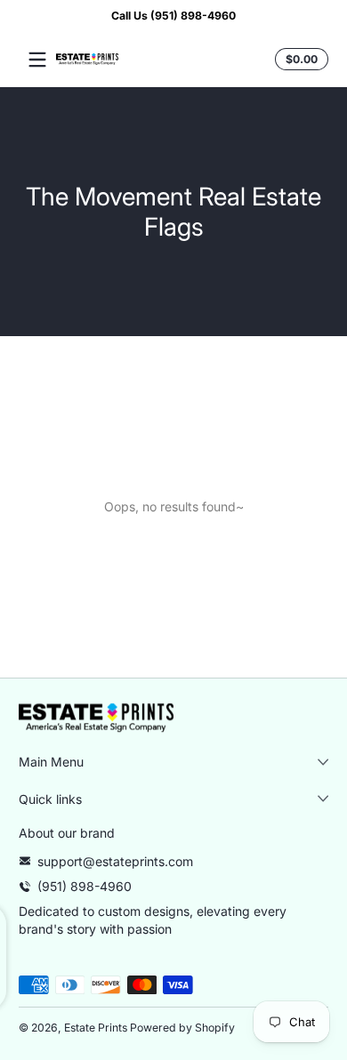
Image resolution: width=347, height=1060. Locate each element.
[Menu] (37, 59)
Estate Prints (95, 1027)
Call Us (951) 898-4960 (173, 15)
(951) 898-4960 (84, 886)
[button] (299, 59)
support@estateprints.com (115, 861)
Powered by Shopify (182, 1027)
